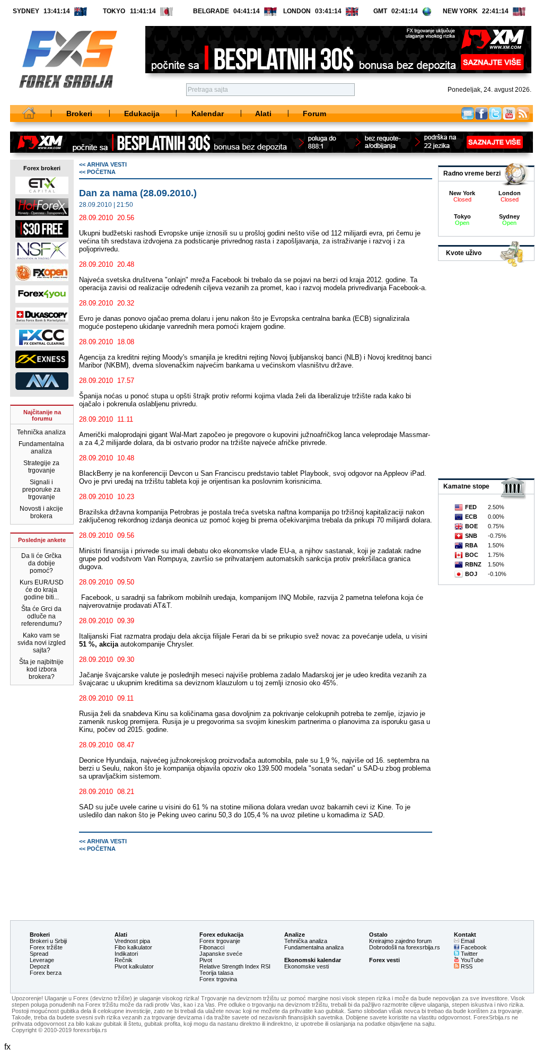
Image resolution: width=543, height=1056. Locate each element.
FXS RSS (523, 113)
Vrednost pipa (132, 941)
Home (29, 113)
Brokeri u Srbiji (48, 941)
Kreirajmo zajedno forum (400, 941)
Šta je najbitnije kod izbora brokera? (41, 669)
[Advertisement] (254, 876)
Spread (39, 953)
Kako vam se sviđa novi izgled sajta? (41, 643)
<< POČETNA (97, 172)
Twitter (495, 113)
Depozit (39, 966)
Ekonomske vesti (306, 966)
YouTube (471, 960)
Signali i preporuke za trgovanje (41, 489)
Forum (314, 113)
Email (468, 113)
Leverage (42, 960)
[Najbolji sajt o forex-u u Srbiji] (64, 99)
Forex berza (46, 973)
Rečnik (124, 960)
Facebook (481, 113)
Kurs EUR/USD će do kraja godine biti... (42, 590)
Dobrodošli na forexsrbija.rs (404, 947)
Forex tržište (46, 947)
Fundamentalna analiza (41, 447)
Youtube (509, 113)
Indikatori (126, 953)
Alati (263, 113)
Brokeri (79, 113)
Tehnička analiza (41, 432)
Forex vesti (384, 960)
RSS (465, 966)
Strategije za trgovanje (41, 466)
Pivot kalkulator (134, 966)
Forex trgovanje (219, 941)
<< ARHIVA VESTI (103, 164)
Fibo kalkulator (133, 947)
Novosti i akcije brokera (41, 512)
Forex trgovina (218, 979)
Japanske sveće (220, 953)
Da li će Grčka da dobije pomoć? (41, 563)
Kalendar (207, 113)
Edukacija (142, 113)
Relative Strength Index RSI (234, 966)
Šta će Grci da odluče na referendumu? (41, 616)
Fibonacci (211, 947)
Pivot (205, 960)
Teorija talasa (216, 973)
